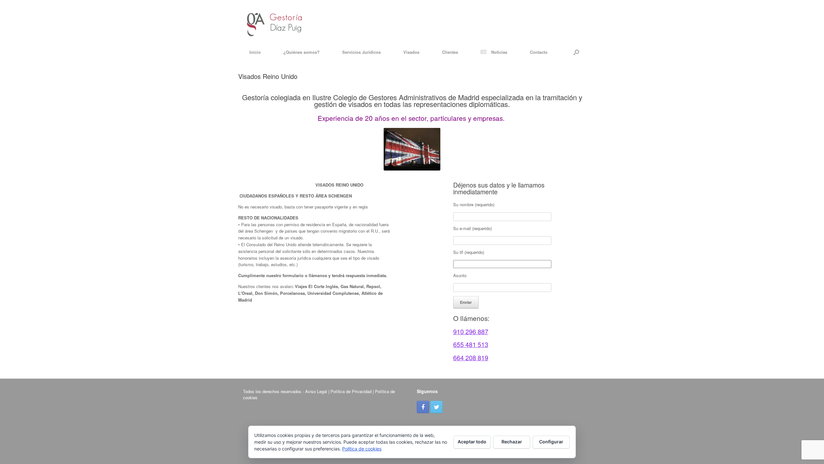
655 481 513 (470, 344)
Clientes (450, 52)
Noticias (499, 52)
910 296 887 (470, 331)
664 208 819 (470, 357)
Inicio (255, 52)
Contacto (539, 52)
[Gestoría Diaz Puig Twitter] (436, 407)
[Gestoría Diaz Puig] (274, 22)
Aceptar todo (472, 441)
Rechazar (511, 441)
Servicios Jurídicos (361, 52)
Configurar (551, 441)
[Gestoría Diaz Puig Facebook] (423, 407)
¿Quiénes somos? (301, 52)
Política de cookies (361, 448)
